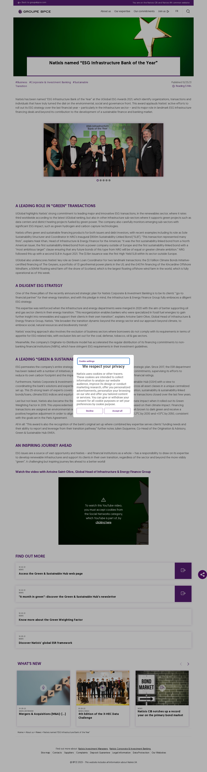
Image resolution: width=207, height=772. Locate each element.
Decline (90, 411)
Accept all (117, 411)
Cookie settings (86, 361)
